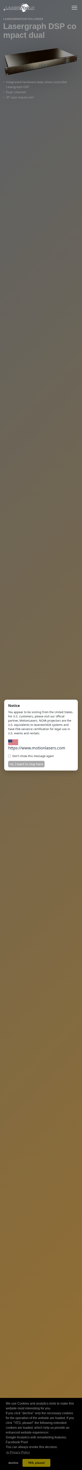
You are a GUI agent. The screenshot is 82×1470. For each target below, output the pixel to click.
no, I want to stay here (26, 764)
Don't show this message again (33, 756)
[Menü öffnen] (74, 7)
